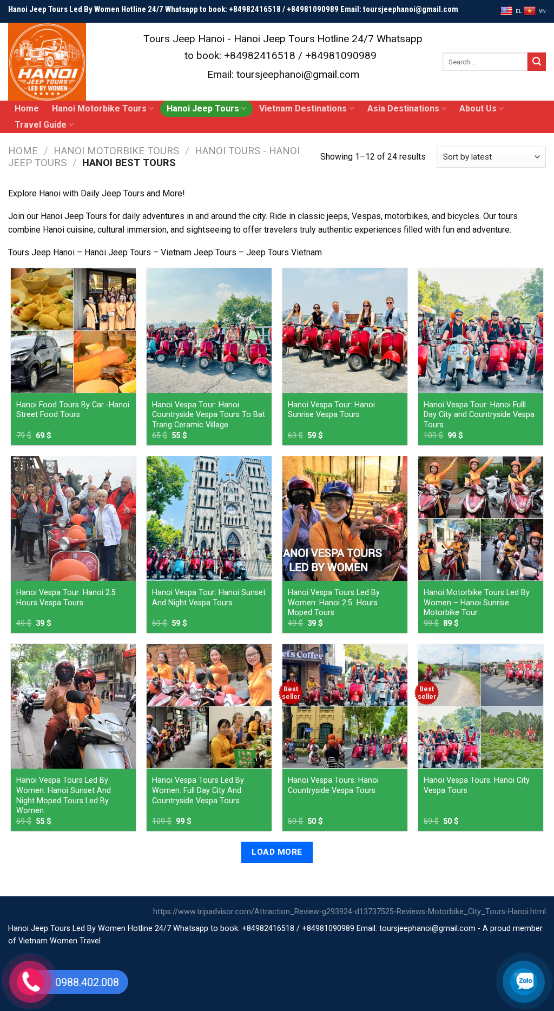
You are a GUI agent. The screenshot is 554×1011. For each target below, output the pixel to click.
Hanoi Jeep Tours (203, 108)
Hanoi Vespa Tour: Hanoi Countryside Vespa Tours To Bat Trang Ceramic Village (208, 414)
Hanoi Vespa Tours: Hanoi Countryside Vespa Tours (333, 785)
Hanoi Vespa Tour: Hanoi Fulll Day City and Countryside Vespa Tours (479, 414)
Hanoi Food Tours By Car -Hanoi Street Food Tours (72, 410)
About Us (478, 108)
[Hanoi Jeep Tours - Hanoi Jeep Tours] (62, 62)
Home (27, 108)
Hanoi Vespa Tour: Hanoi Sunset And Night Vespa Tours (209, 597)
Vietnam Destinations (303, 108)
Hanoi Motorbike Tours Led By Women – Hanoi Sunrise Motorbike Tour (477, 602)
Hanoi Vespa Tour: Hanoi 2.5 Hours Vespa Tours (66, 597)
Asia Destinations (403, 108)
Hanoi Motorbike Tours (99, 108)
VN (542, 11)
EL (519, 11)
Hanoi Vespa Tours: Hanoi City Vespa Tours (477, 785)
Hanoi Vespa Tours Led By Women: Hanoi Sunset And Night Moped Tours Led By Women (63, 795)
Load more (277, 852)
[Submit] (536, 61)
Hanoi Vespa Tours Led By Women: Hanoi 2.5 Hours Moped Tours (334, 602)
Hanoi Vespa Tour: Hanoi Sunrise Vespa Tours (331, 410)
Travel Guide (41, 125)
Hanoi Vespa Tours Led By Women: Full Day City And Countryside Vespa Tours (198, 790)
